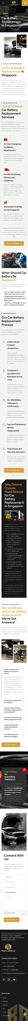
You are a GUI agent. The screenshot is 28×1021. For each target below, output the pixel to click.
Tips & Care (6, 1015)
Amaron (5, 1005)
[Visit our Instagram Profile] (9, 979)
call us (5, 634)
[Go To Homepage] (14, 3)
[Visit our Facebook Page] (3, 979)
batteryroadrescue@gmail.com (16, 973)
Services (5, 1001)
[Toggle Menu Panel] (3, 3)
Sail (4, 1008)
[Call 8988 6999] (25, 3)
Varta (4, 1012)
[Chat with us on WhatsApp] (25, 1014)
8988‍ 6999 (15, 970)
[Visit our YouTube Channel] (14, 979)
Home (4, 998)
